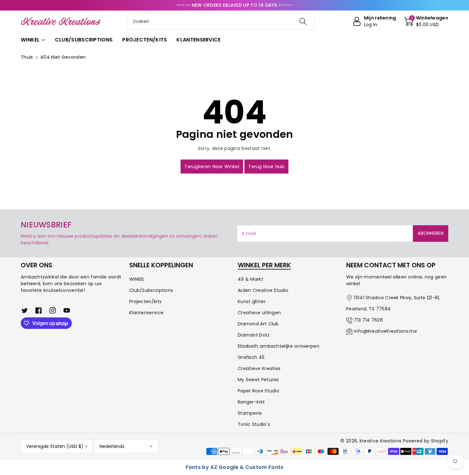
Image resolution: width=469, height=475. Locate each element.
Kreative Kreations (380, 441)
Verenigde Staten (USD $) (54, 446)
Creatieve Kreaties (259, 368)
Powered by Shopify (425, 441)
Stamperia (250, 413)
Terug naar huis (266, 166)
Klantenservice (146, 312)
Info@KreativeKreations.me (385, 331)
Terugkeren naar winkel (211, 166)
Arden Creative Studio (263, 290)
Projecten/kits (145, 301)
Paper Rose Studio (258, 391)
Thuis (27, 57)
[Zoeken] (303, 21)
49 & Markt (250, 279)
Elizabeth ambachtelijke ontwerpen (278, 346)
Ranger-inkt (251, 402)
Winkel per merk (264, 265)
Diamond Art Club (258, 324)
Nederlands (112, 446)
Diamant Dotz (254, 335)
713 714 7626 (368, 320)
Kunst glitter (252, 301)
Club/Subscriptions (151, 290)
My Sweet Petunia (258, 379)
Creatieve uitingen (259, 312)
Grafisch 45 (251, 357)
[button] (426, 21)
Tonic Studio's (254, 424)
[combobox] (221, 21)
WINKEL (137, 279)
